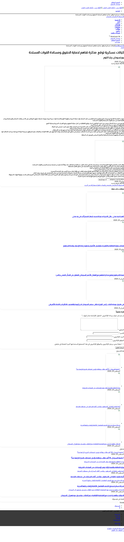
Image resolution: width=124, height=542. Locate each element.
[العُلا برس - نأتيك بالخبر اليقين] (102, 8)
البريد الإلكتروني (118, 337)
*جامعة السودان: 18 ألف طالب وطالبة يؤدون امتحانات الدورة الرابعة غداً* (98, 369)
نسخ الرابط (102, 179)
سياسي (117, 23)
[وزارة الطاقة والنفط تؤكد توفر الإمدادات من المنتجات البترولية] (113, 386)
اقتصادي (117, 25)
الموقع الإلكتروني (118, 340)
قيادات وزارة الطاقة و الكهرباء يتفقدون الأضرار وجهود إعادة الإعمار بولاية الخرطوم (93, 246)
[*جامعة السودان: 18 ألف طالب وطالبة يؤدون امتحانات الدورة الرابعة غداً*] (113, 367)
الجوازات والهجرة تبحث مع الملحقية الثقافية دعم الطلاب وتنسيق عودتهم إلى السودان (93, 444)
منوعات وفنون (115, 33)
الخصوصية (116, 520)
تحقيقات (117, 27)
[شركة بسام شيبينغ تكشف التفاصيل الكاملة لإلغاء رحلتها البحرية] (113, 423)
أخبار (118, 22)
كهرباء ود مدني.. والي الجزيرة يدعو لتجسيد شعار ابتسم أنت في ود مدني (98, 216)
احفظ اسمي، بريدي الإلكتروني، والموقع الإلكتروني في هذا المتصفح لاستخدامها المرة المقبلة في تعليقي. (88, 344)
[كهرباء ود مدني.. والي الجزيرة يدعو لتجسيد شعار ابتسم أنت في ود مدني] (105, 213)
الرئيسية (117, 20)
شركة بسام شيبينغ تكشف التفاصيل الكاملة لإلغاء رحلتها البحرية (100, 425)
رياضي (118, 31)
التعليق (121, 330)
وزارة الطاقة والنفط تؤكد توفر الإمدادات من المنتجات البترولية (101, 388)
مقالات (118, 29)
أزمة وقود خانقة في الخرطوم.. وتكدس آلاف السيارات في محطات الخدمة (98, 406)
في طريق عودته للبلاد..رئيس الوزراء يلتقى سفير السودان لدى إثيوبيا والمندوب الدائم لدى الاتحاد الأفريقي (86, 304)
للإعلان (118, 518)
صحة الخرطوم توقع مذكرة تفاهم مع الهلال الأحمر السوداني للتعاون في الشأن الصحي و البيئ (90, 275)
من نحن (117, 516)
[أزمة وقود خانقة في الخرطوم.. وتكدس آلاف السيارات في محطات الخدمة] (113, 405)
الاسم (121, 333)
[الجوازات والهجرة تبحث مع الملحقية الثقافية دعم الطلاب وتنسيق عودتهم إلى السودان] (113, 442)
